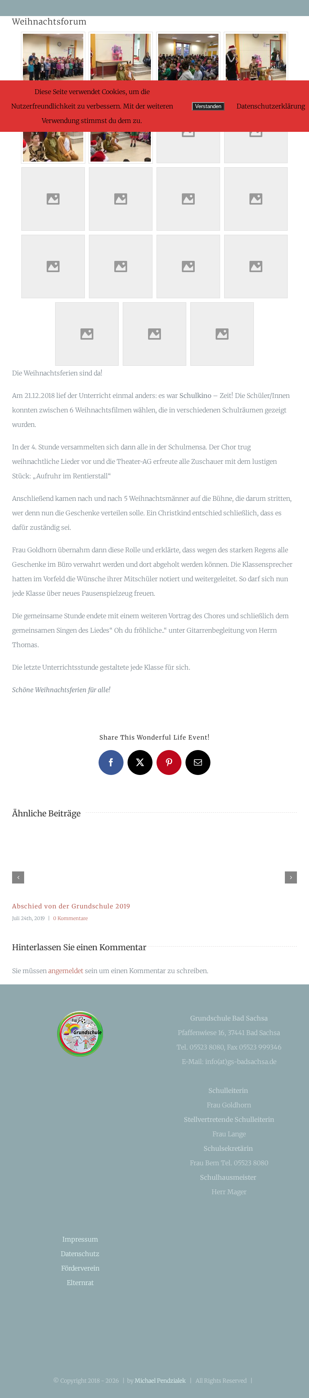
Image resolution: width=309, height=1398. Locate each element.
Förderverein (80, 1268)
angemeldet (65, 971)
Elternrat (80, 1283)
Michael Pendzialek (160, 1380)
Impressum (80, 1239)
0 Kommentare (70, 918)
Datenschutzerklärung (271, 106)
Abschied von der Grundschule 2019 (71, 906)
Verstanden (208, 106)
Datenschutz (80, 1254)
